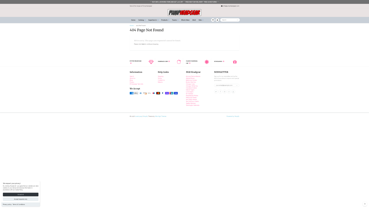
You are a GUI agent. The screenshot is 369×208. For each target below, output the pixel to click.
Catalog (141, 20)
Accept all (21, 194)
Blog (131, 80)
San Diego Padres (191, 99)
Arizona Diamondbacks (193, 76)
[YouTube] (233, 92)
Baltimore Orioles (191, 80)
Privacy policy (7, 204)
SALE (194, 20)
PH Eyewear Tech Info (136, 84)
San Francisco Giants (192, 101)
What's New (185, 20)
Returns (160, 82)
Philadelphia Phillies (192, 95)
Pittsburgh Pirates (191, 97)
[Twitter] (216, 92)
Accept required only (20, 199)
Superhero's (152, 20)
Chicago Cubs (190, 84)
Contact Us (161, 80)
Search (132, 76)
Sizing (160, 78)
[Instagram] (229, 92)
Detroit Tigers (190, 90)
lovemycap (138, 116)
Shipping (160, 76)
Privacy (132, 82)
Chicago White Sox (192, 86)
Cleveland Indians (191, 88)
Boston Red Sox (191, 82)
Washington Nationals (192, 105)
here (143, 44)
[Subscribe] (237, 85)
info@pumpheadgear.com (231, 6)
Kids (200, 20)
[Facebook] (220, 92)
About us (132, 78)
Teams (174, 20)
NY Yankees (189, 93)
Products (164, 20)
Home (133, 20)
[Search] (237, 20)
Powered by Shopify (233, 116)
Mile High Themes (160, 116)
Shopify (145, 116)
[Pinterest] (225, 92)
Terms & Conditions (19, 204)
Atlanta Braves (190, 78)
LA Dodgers (189, 92)
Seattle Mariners (191, 103)
